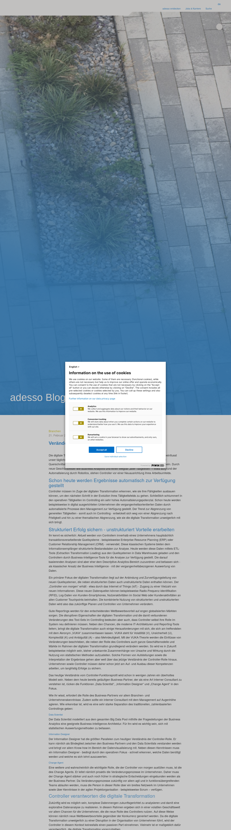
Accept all (101, 449)
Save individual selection (115, 456)
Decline (129, 449)
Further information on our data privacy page (92, 398)
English (73, 366)
